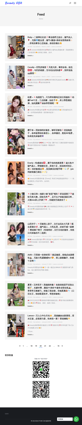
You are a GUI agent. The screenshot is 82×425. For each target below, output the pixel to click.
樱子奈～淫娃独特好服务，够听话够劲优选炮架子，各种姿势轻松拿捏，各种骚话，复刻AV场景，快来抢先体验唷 (51, 133)
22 (50, 346)
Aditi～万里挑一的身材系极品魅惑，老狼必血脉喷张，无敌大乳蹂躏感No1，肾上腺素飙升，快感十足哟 (51, 258)
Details (30, 55)
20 (41, 346)
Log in (6, 413)
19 (36, 346)
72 (58, 346)
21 (45, 346)
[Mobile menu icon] (75, 3)
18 (31, 346)
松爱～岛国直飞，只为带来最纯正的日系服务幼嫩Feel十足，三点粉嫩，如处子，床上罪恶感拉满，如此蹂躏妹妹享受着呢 (51, 100)
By (37, 46)
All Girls (30, 46)
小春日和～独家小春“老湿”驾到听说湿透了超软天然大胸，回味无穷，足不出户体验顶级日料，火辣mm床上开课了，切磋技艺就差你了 (51, 197)
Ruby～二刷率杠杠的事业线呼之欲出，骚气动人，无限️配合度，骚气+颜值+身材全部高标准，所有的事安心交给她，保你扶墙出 (50, 40)
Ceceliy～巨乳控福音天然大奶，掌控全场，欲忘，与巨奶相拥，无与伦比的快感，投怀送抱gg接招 (50, 70)
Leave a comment (56, 46)
